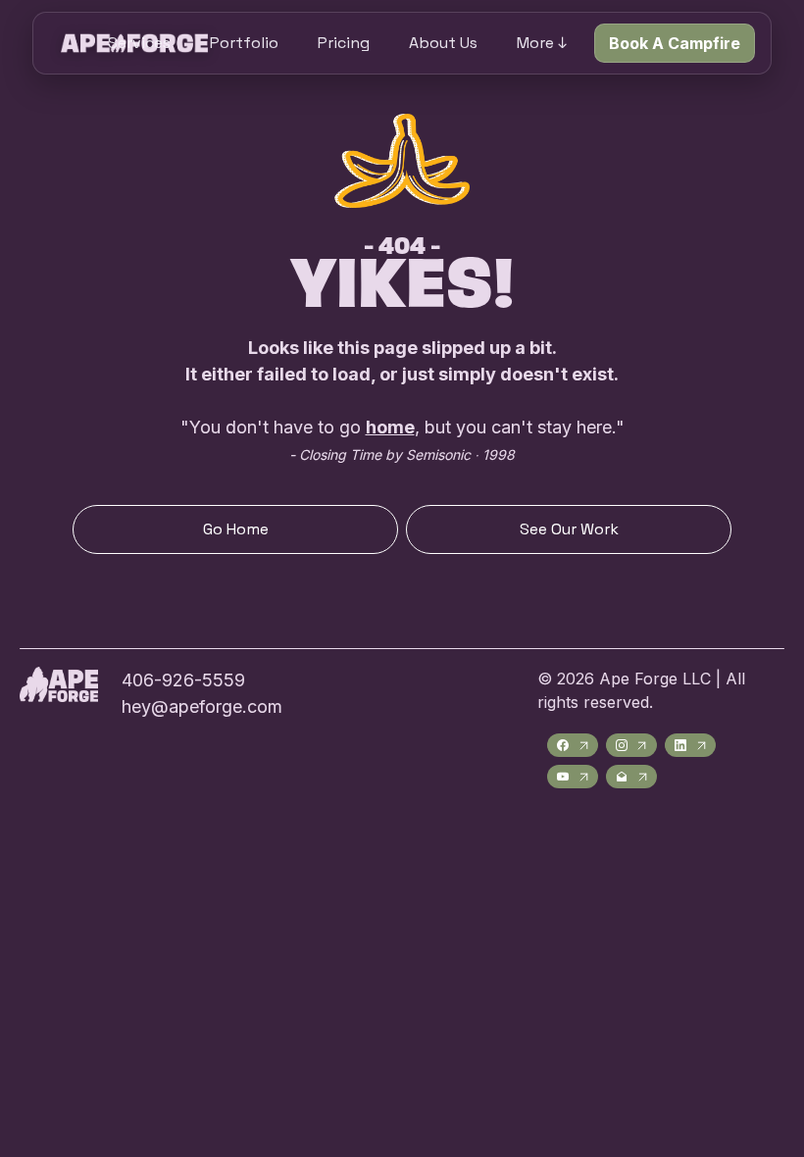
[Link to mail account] (631, 776)
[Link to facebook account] (572, 745)
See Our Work (569, 529)
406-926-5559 (183, 680)
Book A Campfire (674, 43)
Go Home (236, 529)
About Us (443, 42)
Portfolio (244, 42)
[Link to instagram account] (631, 745)
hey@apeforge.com (202, 706)
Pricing (344, 42)
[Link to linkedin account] (690, 745)
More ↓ (542, 42)
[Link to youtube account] (572, 776)
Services (139, 42)
